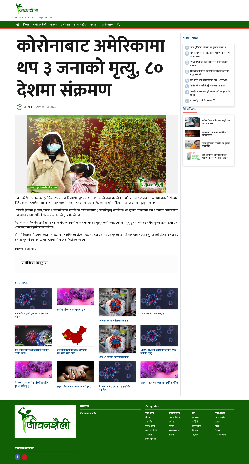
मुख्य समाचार (174, 430)
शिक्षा (217, 430)
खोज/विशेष (220, 413)
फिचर (26, 25)
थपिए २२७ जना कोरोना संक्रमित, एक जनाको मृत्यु (158, 352)
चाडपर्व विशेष (174, 417)
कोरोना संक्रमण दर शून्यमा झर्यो (71, 310)
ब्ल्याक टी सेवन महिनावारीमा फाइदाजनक (214, 133)
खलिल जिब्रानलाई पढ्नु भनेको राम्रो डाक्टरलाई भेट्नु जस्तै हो (209, 73)
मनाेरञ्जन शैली (39, 25)
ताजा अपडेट (80, 25)
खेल (193, 413)
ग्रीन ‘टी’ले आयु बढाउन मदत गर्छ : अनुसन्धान (208, 80)
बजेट (217, 426)
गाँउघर (53, 25)
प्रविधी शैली (150, 426)
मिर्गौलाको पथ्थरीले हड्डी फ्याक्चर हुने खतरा (207, 86)
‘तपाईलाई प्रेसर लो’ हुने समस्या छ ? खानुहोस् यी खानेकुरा (210, 93)
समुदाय (93, 25)
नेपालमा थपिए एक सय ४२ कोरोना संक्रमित (115, 388)
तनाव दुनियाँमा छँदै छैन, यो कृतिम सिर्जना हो (208, 47)
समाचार (148, 435)
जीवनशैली (28, 107)
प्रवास (217, 422)
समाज (171, 435)
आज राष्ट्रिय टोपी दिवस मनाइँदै (202, 100)
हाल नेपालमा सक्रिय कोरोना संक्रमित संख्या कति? (32, 352)
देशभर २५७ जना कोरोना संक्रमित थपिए (159, 383)
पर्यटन (171, 422)
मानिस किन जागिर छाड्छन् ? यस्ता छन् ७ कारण (216, 122)
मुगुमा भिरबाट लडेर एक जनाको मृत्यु (73, 386)
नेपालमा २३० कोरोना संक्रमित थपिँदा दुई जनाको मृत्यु (32, 384)
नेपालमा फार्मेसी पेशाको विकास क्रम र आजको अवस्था (209, 63)
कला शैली (149, 413)
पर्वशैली (195, 422)
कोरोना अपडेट (30, 249)
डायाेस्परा (65, 25)
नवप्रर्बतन (149, 422)
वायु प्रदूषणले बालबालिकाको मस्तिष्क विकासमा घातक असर (210, 54)
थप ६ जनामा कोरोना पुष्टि (152, 314)
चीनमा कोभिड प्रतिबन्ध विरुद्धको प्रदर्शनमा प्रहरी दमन (72, 352)
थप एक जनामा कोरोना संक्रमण (113, 321)
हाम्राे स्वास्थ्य (107, 25)
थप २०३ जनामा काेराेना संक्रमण (114, 357)
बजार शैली (196, 426)
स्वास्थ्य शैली (220, 435)
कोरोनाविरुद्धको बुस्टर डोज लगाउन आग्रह (31, 315)
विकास (195, 430)
